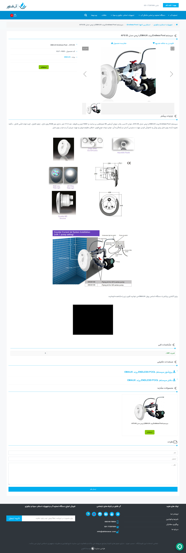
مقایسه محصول (119, 43)
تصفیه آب (173, 15)
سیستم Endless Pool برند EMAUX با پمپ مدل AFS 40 (149, 423)
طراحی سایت (99, 548)
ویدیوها (94, 15)
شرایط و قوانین (172, 519)
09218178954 (110, 521)
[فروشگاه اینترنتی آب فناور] (177, 24)
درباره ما (174, 529)
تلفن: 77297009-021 (151, 5)
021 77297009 (110, 526)
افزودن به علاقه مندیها (164, 43)
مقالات (103, 15)
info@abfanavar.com (106, 531)
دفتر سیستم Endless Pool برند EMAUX (150, 380)
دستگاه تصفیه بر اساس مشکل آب (152, 15)
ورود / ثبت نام (171, 5)
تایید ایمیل (14, 518)
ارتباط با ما (174, 514)
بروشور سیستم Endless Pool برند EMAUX (149, 372)
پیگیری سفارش (172, 524)
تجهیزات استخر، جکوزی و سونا (123, 15)
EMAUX (67, 57)
